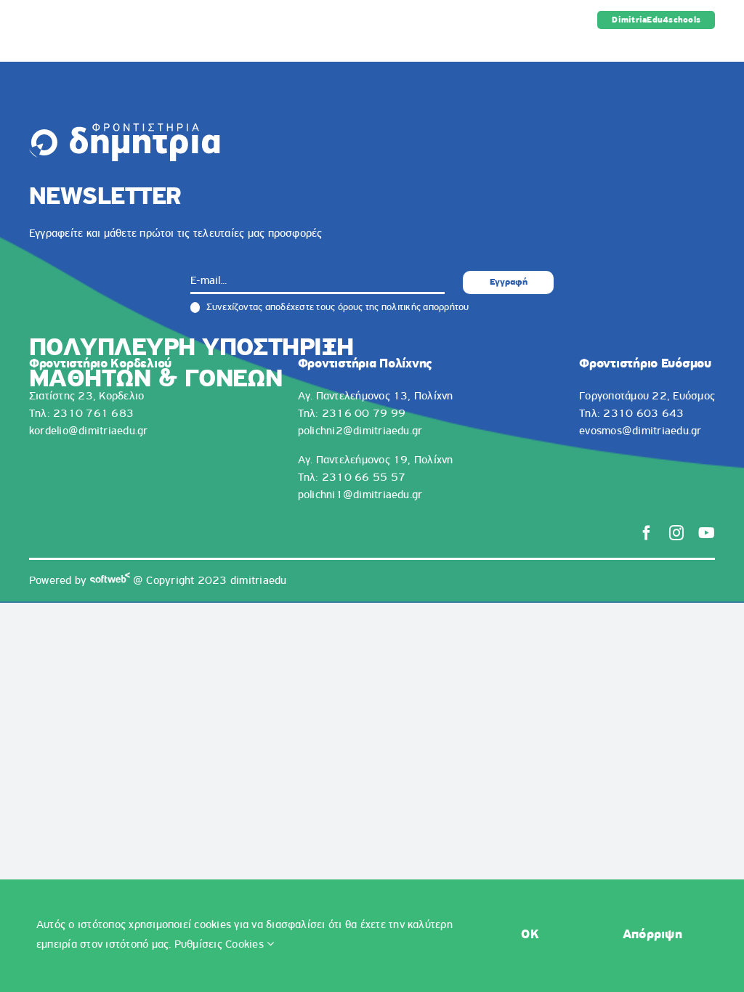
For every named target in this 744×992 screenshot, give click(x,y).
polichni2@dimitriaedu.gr (360, 431)
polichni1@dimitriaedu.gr (360, 495)
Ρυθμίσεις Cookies (220, 945)
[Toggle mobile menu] (707, 47)
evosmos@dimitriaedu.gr (640, 431)
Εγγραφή (508, 282)
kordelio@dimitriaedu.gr (88, 431)
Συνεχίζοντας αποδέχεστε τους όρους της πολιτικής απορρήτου (336, 307)
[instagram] (676, 533)
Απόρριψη (652, 935)
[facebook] (646, 533)
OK (530, 935)
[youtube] (706, 533)
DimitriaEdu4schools (656, 20)
